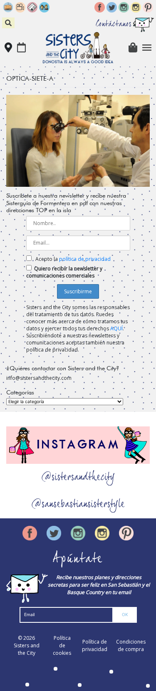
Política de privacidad (94, 645)
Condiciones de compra (131, 645)
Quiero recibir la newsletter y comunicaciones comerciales (64, 272)
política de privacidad (85, 259)
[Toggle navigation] (147, 47)
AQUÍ (116, 328)
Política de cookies (62, 645)
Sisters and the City (27, 649)
